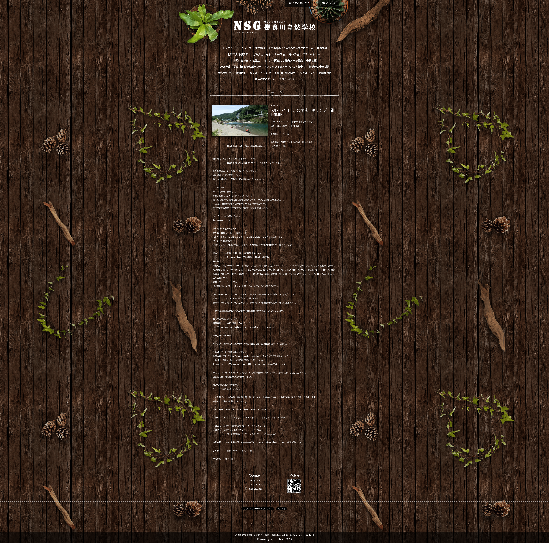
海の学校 (294, 54)
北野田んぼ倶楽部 (239, 54)
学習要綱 (322, 48)
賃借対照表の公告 (265, 79)
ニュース (246, 48)
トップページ (230, 48)
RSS (289, 539)
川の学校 (280, 54)
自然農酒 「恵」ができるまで (253, 72)
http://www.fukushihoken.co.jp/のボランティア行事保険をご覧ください (262, 356)
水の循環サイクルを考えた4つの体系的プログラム (284, 48)
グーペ (273, 539)
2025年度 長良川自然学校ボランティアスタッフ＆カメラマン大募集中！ (262, 66)
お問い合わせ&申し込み (246, 60)
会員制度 (311, 60)
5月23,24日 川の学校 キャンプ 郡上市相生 (302, 112)
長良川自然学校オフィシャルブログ (294, 72)
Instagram (325, 72)
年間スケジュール (312, 54)
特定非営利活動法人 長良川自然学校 (261, 535)
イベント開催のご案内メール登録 (283, 60)
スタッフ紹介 (287, 79)
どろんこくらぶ (262, 54)
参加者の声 (224, 72)
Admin (282, 539)
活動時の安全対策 (319, 66)
